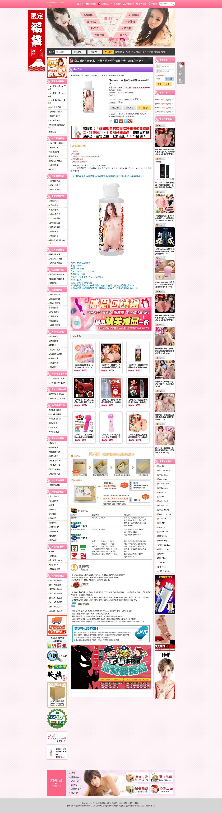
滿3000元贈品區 (55, 593)
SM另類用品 (53, 432)
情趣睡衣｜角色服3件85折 (56, 126)
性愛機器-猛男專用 (56, 274)
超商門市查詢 (129, 557)
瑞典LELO (161, 558)
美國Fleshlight (162, 541)
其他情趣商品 (54, 474)
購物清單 (180, 63)
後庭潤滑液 (53, 321)
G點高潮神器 (54, 152)
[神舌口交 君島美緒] (165, 675)
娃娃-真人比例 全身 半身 (56, 241)
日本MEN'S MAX (163, 519)
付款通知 (130, 21)
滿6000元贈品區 (55, 607)
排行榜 (94, 28)
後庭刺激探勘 (54, 452)
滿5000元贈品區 (55, 602)
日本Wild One (162, 506)
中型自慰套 (53, 210)
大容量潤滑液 (54, 325)
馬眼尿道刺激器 (55, 354)
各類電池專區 (54, 485)
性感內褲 (52, 540)
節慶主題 (52, 510)
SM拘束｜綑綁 (54, 414)
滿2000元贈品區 (55, 589)
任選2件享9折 (54, 116)
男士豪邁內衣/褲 (55, 560)
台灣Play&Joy (162, 562)
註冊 (168, 84)
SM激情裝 (52, 427)
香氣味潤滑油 (54, 303)
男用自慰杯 (53, 201)
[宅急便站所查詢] (57, 666)
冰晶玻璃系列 (54, 469)
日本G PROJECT (163, 471)
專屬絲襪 (52, 556)
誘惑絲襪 (52, 523)
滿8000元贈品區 (55, 611)
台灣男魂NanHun (163, 571)
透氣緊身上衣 (54, 569)
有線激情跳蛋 (54, 181)
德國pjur (160, 554)
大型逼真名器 (54, 214)
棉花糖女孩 (53, 501)
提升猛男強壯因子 (56, 263)
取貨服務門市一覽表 (109, 554)
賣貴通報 (133, 600)
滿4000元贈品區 (55, 598)
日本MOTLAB (162, 532)
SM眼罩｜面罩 (54, 410)
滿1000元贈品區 (55, 580)
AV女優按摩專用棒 (56, 378)
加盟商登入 (76, 789)
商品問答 (116, 108)
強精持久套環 (54, 254)
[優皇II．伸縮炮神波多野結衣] (165, 595)
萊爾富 (94, 546)
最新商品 (91, 21)
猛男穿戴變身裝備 (56, 394)
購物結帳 (92, 4)
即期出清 (52, 132)
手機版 (154, 4)
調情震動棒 (53, 156)
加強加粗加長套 (55, 259)
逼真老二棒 (53, 148)
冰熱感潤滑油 (54, 299)
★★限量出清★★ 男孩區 (57, 87)
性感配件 (52, 536)
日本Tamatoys (162, 488)
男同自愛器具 (54, 350)
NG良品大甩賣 (54, 107)
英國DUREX (161, 536)
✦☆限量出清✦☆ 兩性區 (57, 101)
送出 (160, 84)
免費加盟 (117, 4)
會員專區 (75, 792)
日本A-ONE (161, 492)
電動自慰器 (53, 232)
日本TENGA (161, 479)
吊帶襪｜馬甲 (54, 527)
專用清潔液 (53, 456)
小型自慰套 (53, 205)
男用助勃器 (53, 236)
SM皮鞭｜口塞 (54, 419)
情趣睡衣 (52, 518)
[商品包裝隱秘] (57, 695)
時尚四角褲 (53, 565)
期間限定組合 (54, 120)
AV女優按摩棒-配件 (56, 383)
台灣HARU (161, 567)
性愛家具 (52, 283)
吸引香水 (52, 345)
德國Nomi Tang (162, 549)
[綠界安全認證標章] (57, 719)
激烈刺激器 (53, 336)
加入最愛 (142, 4)
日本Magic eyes (162, 484)
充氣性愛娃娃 (54, 223)
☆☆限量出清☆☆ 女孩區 (57, 94)
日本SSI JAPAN (162, 510)
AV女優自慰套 (54, 218)
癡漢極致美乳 (54, 227)
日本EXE (160, 497)
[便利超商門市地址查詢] (57, 643)
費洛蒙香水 (53, 447)
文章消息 (126, 28)
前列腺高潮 (53, 363)
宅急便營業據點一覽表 (132, 535)
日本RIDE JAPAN (163, 514)
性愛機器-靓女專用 (56, 279)
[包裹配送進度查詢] (57, 625)
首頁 (81, 4)
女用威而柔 (53, 165)
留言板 (123, 35)
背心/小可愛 (53, 496)
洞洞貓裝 (52, 514)
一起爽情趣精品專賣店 (56, 4)
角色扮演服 (53, 531)
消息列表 (75, 781)
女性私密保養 (54, 461)
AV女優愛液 (53, 312)
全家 (93, 541)
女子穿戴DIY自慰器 (56, 399)
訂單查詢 (134, 15)
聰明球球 (52, 169)
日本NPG (120, 93)
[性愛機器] (165, 633)
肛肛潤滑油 (53, 341)
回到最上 (180, 73)
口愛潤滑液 (53, 308)
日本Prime (160, 527)
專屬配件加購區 (55, 112)
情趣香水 (52, 443)
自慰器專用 (53, 316)
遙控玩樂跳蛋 (54, 190)
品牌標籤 (99, 35)
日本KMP (160, 523)
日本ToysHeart (162, 475)
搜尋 (110, 52)
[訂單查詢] (57, 657)
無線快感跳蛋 (54, 185)
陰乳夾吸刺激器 (55, 161)
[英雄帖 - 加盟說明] (57, 676)
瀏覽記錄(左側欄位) (180, 80)
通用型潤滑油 (54, 295)
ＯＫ (93, 544)
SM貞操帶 (52, 423)
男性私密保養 (54, 465)
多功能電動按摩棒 (56, 143)
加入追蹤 (129, 108)
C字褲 (51, 505)
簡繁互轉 (130, 4)
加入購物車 (144, 108)
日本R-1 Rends (162, 501)
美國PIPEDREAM (163, 545)
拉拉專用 (52, 367)
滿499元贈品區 (54, 585)
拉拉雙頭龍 (53, 358)
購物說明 (105, 4)
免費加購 (88, 15)
